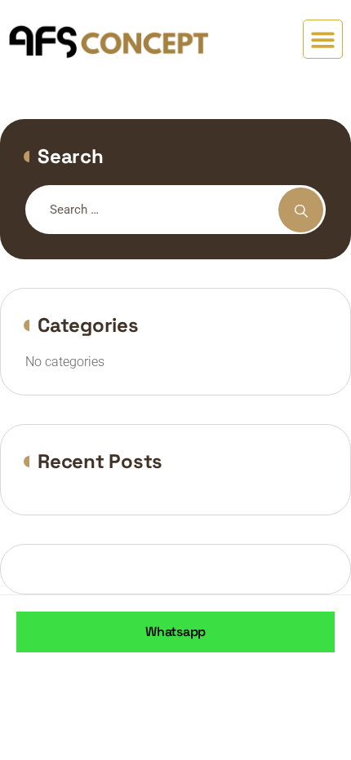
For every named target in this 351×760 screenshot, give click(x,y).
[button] (323, 40)
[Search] (300, 210)
